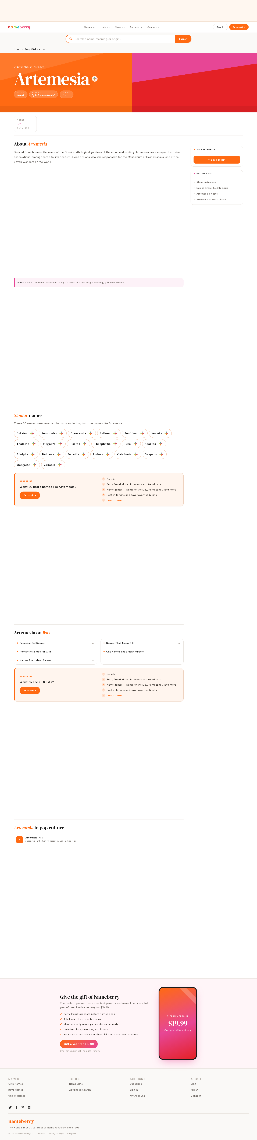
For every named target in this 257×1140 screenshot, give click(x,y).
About (195, 1089)
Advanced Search (80, 1089)
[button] (217, 160)
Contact (196, 1095)
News (118, 27)
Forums (134, 27)
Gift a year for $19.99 (79, 1044)
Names (88, 27)
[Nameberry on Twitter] (10, 1107)
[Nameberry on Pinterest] (22, 1107)
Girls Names (15, 1083)
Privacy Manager (56, 1133)
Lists (103, 27)
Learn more (114, 500)
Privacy (41, 1133)
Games (151, 27)
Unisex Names (16, 1095)
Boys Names (15, 1089)
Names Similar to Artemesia (212, 187)
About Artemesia (206, 182)
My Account (137, 1095)
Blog (193, 1083)
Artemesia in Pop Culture (211, 199)
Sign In (220, 27)
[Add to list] (95, 79)
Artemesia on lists (207, 193)
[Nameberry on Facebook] (16, 1107)
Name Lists (76, 1083)
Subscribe (239, 27)
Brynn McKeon (24, 67)
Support (71, 1133)
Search (183, 38)
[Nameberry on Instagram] (29, 1107)
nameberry (21, 1121)
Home (17, 49)
